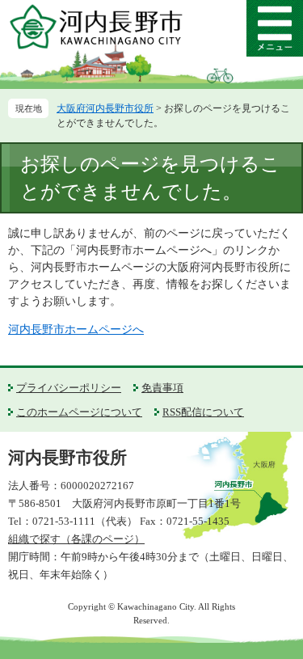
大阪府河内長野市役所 (105, 108)
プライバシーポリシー (68, 388)
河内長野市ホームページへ (76, 329)
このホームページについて (79, 412)
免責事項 (162, 388)
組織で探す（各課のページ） (76, 539)
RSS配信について (203, 412)
